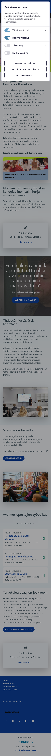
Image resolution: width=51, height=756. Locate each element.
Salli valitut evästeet (25, 63)
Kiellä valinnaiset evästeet (25, 69)
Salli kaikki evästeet (26, 75)
